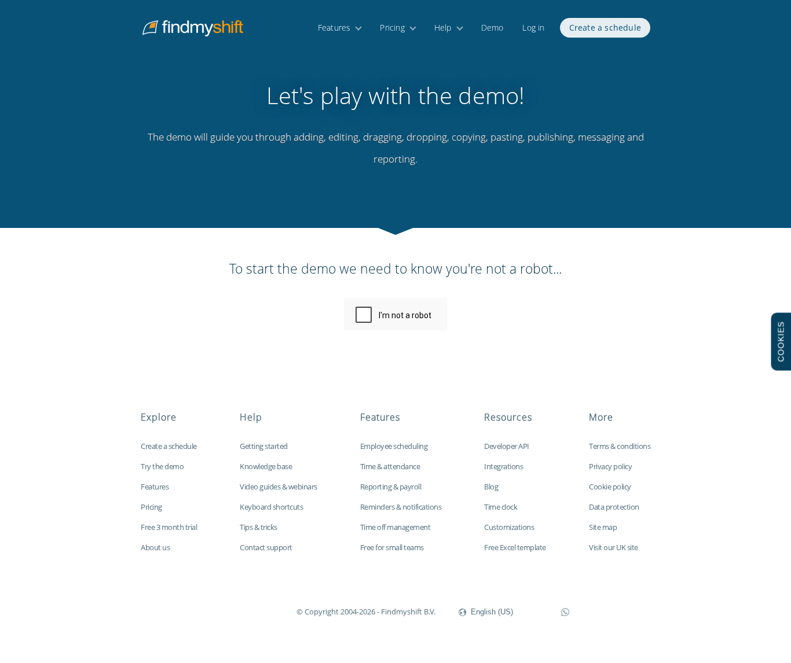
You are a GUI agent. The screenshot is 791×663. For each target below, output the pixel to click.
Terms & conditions (619, 446)
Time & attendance (390, 466)
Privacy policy (610, 466)
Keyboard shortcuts (271, 507)
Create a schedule (605, 27)
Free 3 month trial (169, 527)
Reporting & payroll (391, 486)
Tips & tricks (258, 527)
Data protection (614, 507)
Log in (533, 27)
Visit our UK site (613, 547)
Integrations (503, 466)
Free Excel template (515, 547)
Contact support (266, 547)
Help (443, 27)
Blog (491, 486)
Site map (603, 527)
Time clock (500, 507)
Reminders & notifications (401, 507)
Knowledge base (266, 466)
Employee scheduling (394, 446)
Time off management (395, 527)
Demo (492, 27)
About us (155, 547)
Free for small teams (392, 547)
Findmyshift (238, 610)
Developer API (506, 446)
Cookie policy (610, 486)
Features (334, 27)
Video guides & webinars (278, 486)
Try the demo (162, 466)
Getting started (264, 446)
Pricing (392, 27)
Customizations (509, 527)
